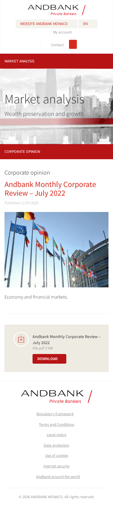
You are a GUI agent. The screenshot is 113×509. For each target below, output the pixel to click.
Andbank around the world (58, 476)
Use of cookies (56, 455)
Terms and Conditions (56, 424)
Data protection (56, 445)
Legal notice (56, 434)
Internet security (56, 466)
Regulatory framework (55, 413)
